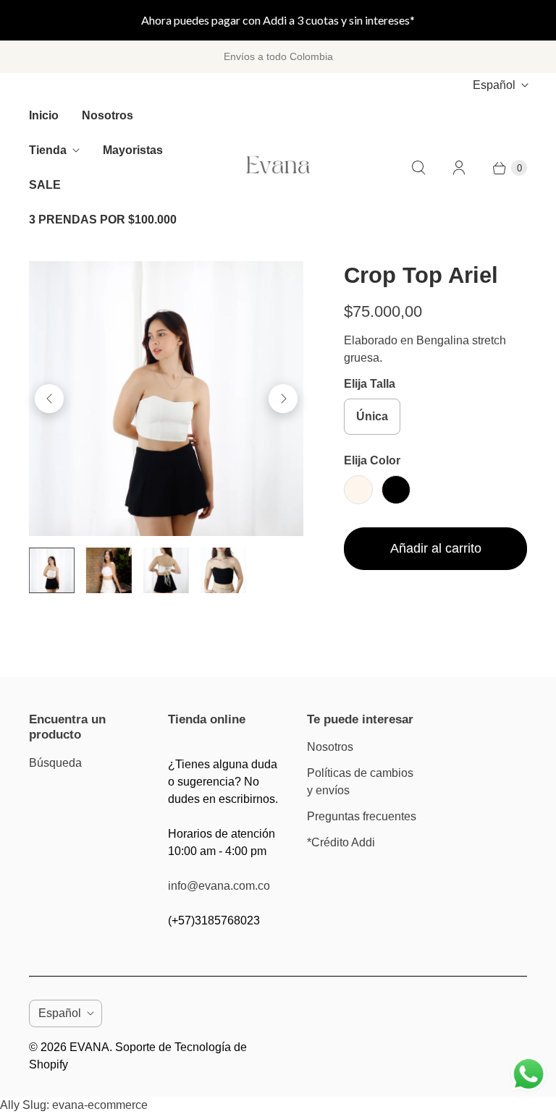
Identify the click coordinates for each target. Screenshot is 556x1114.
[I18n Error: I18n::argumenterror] (52, 570)
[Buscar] (418, 167)
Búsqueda (55, 763)
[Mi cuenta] (459, 167)
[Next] (283, 398)
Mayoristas (133, 150)
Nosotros (107, 115)
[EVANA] (278, 169)
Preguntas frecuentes (361, 816)
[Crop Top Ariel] (166, 398)
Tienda (48, 150)
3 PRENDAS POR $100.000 (103, 219)
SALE (45, 185)
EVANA (89, 1047)
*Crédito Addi (341, 842)
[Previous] (49, 398)
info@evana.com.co (219, 886)
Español (494, 85)
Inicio (44, 115)
